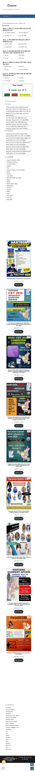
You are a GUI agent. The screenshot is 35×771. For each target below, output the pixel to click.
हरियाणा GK (8, 745)
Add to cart (19, 285)
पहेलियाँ (8, 192)
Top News (8, 729)
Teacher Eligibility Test (12, 727)
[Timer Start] (3, 761)
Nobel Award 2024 (12, 184)
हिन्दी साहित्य (9, 199)
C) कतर (6, 58)
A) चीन (6, 55)
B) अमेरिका (21, 55)
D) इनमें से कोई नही (23, 70)
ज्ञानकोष (7, 735)
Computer (8, 708)
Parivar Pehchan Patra (12, 725)
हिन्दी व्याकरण (8, 749)
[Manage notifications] (3, 768)
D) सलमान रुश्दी (23, 47)
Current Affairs (11, 164)
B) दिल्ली (21, 78)
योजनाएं (7, 739)
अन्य (6, 731)
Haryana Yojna (10, 719)
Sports (9, 190)
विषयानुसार (8, 743)
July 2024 (10, 176)
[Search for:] (10, 16)
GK (8, 168)
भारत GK (8, 737)
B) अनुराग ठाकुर (23, 44)
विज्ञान (7, 741)
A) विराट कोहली (8, 44)
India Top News (10, 723)
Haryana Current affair (12, 715)
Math (8, 180)
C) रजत (6, 70)
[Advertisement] (17, 220)
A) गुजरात (7, 78)
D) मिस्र (21, 58)
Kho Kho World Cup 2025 (14, 178)
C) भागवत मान (8, 36)
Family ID (8, 713)
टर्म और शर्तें (28, 757)
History (9, 174)
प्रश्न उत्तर (9, 197)
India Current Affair (11, 721)
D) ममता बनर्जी (22, 36)
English (9, 166)
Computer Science (12, 162)
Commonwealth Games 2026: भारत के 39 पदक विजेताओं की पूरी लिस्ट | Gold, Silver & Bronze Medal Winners (18, 113)
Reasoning (10, 186)
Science (9, 188)
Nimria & (7, 759)
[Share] (32, 768)
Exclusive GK (9, 711)
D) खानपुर (21, 81)
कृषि (6, 733)
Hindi (8, 172)
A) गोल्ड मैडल (8, 66)
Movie (8, 182)
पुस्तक (8, 193)
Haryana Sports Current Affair (16, 170)
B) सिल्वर (21, 66)
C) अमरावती (7, 81)
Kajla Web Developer (11, 760)
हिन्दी (7, 747)
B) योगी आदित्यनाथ (23, 33)
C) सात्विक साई (8, 47)
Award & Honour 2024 (13, 160)
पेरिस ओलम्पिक (10, 195)
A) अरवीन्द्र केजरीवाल (10, 33)
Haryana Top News (11, 717)
